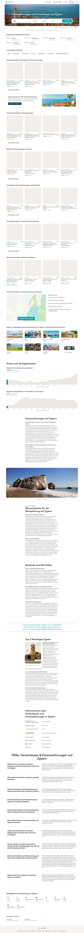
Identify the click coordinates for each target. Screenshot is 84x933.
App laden (49, 1)
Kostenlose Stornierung (62, 53)
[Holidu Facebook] (44, 928)
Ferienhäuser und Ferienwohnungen (62, 27)
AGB (43, 930)
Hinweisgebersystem (62, 930)
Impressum (39, 930)
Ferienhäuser (16, 53)
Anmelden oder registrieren (14, 103)
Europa (71, 27)
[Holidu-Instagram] (39, 928)
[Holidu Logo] (12, 2)
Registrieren (71, 1)
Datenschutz (47, 930)
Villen (9, 53)
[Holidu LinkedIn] (42, 928)
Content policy (54, 930)
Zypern (75, 27)
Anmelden (65, 1)
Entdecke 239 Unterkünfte (26, 318)
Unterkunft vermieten (57, 1)
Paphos (38, 436)
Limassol (32, 436)
